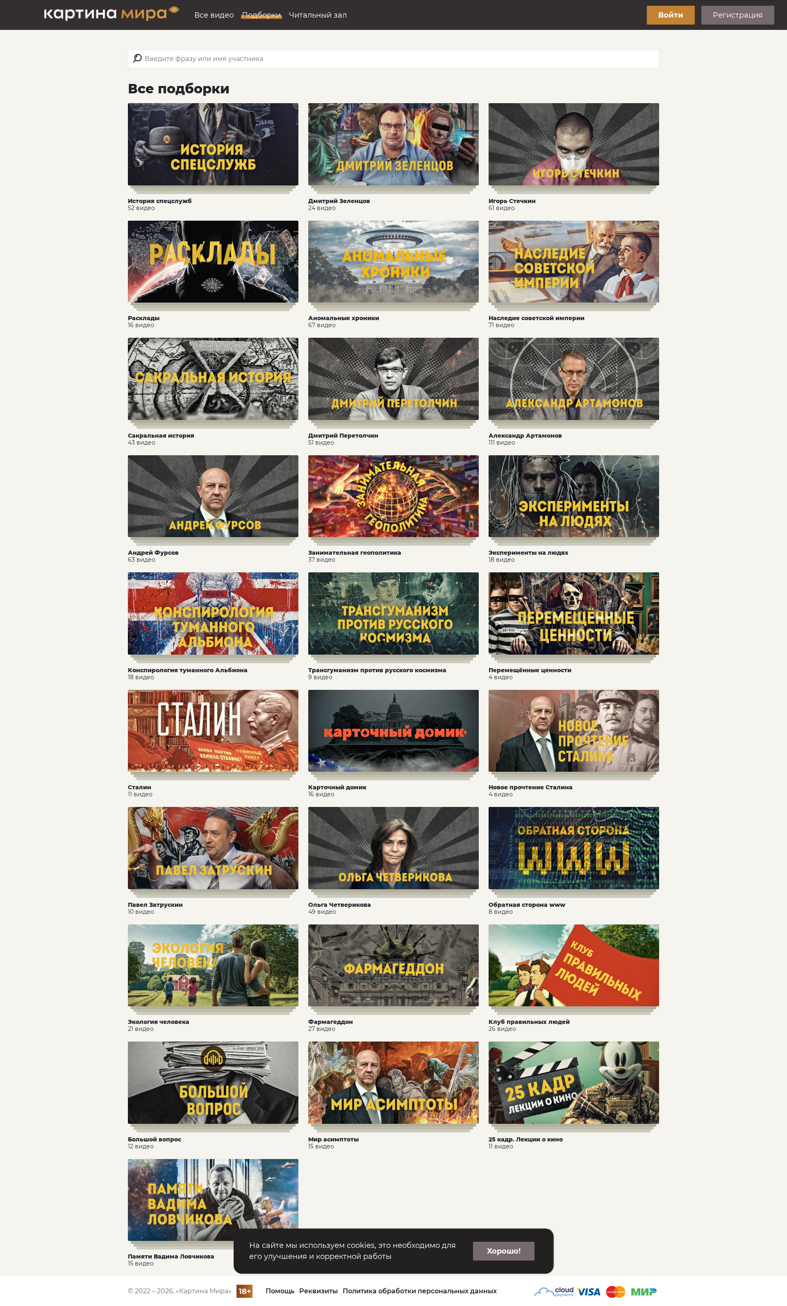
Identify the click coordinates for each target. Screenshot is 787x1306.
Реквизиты (318, 1291)
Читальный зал (318, 15)
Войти (670, 15)
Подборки (261, 15)
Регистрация (738, 15)
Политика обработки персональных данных (420, 1291)
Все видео (214, 15)
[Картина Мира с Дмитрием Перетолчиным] (112, 15)
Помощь (280, 1291)
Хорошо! (504, 1251)
